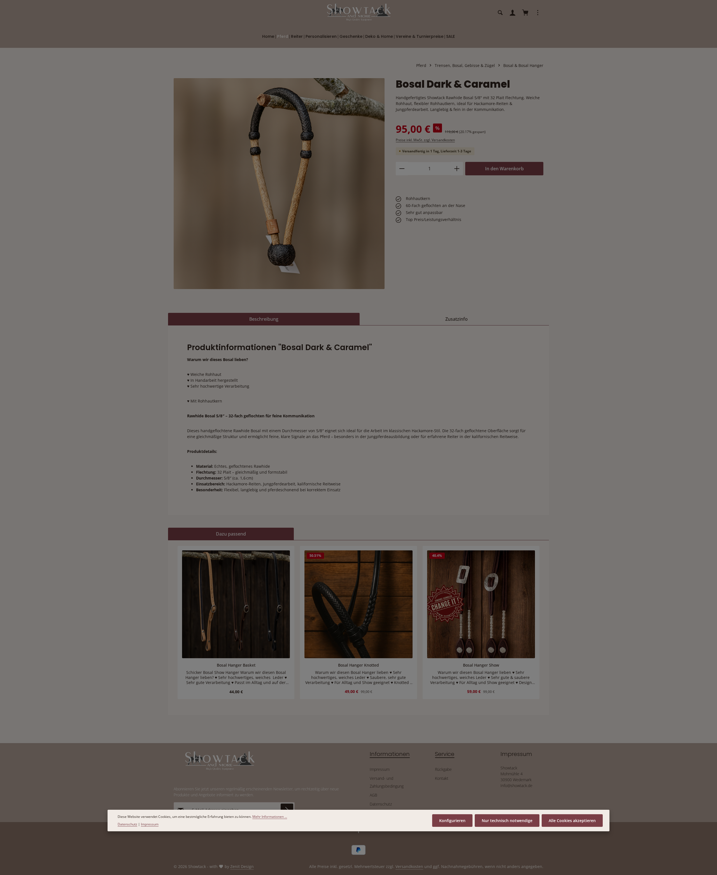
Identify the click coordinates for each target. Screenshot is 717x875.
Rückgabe (443, 769)
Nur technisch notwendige (507, 820)
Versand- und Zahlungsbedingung (387, 782)
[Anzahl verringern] (402, 168)
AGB (373, 795)
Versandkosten (409, 866)
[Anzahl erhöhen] (457, 168)
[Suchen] (500, 12)
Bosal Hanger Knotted (358, 665)
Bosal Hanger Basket (236, 665)
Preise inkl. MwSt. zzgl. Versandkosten (425, 140)
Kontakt (441, 778)
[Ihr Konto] (512, 12)
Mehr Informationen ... (269, 816)
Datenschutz (381, 804)
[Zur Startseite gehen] (358, 12)
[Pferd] (283, 36)
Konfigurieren (452, 820)
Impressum (380, 769)
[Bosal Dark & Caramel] (279, 183)
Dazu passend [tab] (231, 534)
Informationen (390, 754)
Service (444, 754)
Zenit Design (242, 866)
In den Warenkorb (504, 169)
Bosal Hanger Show (481, 665)
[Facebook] (358, 832)
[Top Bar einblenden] (537, 12)
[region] (279, 183)
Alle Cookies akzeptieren (572, 820)
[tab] (264, 319)
